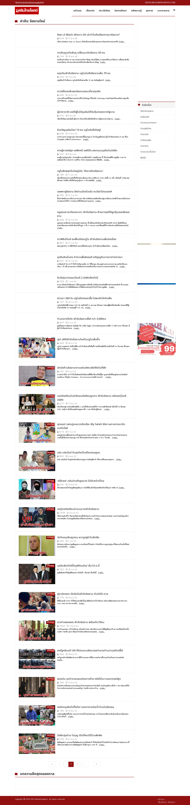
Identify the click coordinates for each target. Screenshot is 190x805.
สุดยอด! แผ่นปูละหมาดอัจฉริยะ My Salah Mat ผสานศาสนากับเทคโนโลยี (91, 426)
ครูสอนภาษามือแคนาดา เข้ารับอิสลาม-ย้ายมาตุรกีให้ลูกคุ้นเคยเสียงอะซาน (93, 214)
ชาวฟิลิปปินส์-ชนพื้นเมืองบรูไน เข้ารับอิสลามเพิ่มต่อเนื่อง (86, 239)
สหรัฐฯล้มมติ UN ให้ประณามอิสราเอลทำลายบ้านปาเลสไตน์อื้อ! (90, 651)
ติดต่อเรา (171, 802)
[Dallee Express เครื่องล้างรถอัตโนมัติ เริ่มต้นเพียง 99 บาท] (156, 339)
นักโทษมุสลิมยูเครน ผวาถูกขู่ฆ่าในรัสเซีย (78, 537)
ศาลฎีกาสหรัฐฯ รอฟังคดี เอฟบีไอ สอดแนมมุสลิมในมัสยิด (87, 150)
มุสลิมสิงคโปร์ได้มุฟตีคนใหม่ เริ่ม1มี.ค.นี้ (78, 566)
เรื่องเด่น (90, 10)
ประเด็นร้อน (104, 10)
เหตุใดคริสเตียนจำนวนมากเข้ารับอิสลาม (78, 509)
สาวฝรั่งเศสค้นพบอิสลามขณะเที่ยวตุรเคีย (79, 91)
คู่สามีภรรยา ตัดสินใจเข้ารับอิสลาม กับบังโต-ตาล (82, 594)
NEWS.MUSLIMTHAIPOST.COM (160, 2)
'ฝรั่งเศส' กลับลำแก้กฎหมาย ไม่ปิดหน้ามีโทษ (80, 481)
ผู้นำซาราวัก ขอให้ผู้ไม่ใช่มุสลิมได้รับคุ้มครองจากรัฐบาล (86, 112)
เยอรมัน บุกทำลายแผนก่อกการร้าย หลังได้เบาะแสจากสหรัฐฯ (89, 679)
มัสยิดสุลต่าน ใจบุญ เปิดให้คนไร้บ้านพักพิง (79, 735)
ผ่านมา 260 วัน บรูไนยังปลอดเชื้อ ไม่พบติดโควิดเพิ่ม (84, 298)
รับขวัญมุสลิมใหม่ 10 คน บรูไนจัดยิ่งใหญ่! (79, 130)
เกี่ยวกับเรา (162, 802)
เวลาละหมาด (163, 10)
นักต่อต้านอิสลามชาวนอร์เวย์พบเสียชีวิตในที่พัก (81, 368)
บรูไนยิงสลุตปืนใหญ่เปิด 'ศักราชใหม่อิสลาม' (80, 171)
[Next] (84, 764)
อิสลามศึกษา (121, 10)
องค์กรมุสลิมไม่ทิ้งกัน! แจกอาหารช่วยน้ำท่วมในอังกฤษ (85, 707)
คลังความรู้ (136, 10)
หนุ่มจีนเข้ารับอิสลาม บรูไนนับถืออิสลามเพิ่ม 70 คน (84, 73)
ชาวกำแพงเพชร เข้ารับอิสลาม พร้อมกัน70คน (80, 622)
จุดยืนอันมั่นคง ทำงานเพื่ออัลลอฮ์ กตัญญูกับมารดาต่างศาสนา (90, 257)
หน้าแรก (78, 10)
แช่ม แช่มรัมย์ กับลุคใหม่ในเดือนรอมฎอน (78, 453)
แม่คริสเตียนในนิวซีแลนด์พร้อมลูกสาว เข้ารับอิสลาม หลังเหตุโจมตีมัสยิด (91, 398)
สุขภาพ (149, 10)
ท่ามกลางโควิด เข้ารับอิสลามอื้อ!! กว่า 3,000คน (81, 319)
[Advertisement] (156, 59)
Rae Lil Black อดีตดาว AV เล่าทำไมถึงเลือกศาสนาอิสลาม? (88, 35)
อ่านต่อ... (122, 41)
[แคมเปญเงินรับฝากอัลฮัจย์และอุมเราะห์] (156, 263)
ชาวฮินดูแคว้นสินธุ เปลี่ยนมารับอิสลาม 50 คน (81, 53)
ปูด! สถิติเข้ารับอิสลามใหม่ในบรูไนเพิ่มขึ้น (78, 339)
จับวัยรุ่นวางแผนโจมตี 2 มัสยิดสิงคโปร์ (77, 278)
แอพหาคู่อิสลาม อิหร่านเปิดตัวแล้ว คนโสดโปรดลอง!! (84, 192)
